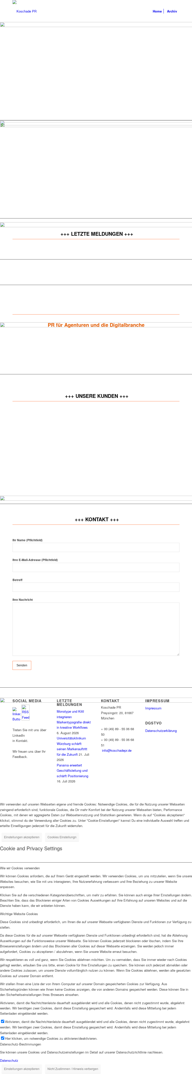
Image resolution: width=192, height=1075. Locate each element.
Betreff (17, 580)
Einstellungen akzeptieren (22, 837)
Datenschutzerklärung (161, 730)
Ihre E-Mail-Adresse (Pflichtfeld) (35, 560)
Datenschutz (9, 1060)
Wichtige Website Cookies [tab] (19, 913)
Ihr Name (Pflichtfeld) (27, 540)
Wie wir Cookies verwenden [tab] (20, 868)
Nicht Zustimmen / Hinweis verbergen (73, 1068)
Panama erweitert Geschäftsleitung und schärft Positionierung (72, 770)
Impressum (153, 708)
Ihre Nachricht (22, 600)
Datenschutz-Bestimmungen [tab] (20, 1044)
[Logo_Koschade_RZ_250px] (24, 11)
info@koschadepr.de (117, 750)
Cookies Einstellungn (62, 837)
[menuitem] (157, 11)
